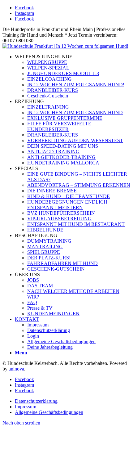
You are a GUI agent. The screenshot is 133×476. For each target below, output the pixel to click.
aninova (16, 368)
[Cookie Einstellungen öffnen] (48, 470)
